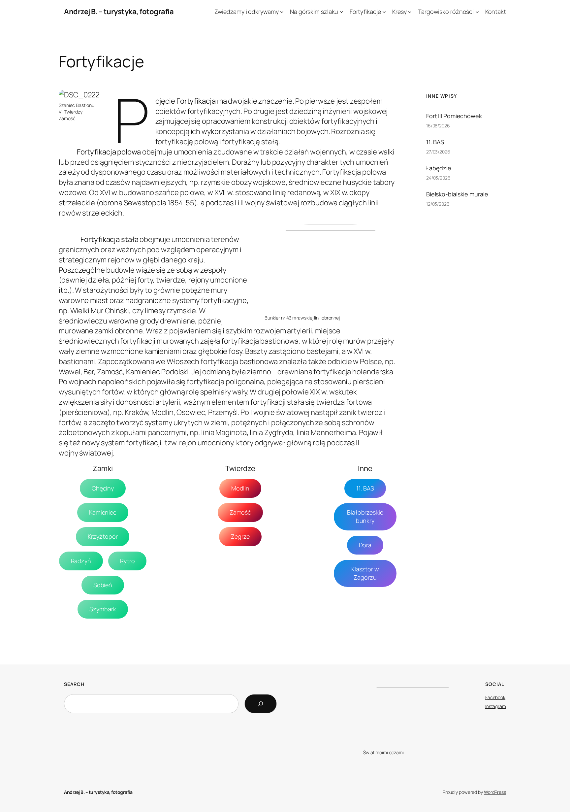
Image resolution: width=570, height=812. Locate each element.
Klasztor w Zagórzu (365, 573)
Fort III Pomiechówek (454, 116)
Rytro (127, 561)
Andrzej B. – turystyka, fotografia (119, 12)
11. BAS (365, 488)
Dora (365, 545)
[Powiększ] (90, 98)
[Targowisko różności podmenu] (477, 12)
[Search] (260, 703)
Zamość (240, 512)
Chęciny (103, 488)
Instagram (495, 706)
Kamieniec (102, 512)
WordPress (495, 792)
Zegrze (240, 536)
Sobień (102, 585)
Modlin (240, 488)
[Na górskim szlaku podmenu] (341, 12)
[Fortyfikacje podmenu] (384, 12)
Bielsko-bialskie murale (457, 194)
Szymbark (102, 609)
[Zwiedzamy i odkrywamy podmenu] (282, 12)
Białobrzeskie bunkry (365, 516)
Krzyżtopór (102, 536)
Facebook (495, 697)
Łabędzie (438, 168)
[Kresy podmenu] (410, 12)
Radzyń (81, 561)
